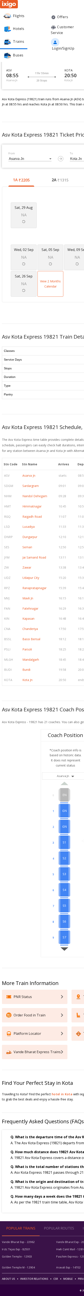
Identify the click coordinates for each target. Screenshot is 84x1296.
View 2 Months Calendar (50, 283)
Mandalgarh (30, 660)
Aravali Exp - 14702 (68, 1267)
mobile (68, 1279)
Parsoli (27, 649)
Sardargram (30, 486)
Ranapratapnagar (34, 588)
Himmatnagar (32, 506)
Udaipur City (30, 578)
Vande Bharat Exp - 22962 (18, 1242)
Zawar (26, 567)
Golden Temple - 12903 (17, 1256)
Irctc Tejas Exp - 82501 (16, 1249)
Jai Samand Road (34, 557)
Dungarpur (29, 537)
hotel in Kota (62, 1094)
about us (8, 1279)
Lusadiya (28, 527)
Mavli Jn (27, 598)
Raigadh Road (32, 517)
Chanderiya (30, 629)
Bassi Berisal (31, 639)
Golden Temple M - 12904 (18, 1267)
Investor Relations (34, 1279)
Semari (27, 547)
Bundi (26, 670)
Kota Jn (27, 680)
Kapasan (28, 618)
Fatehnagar (30, 608)
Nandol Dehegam (34, 496)
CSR (55, 1279)
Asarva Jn (28, 475)
